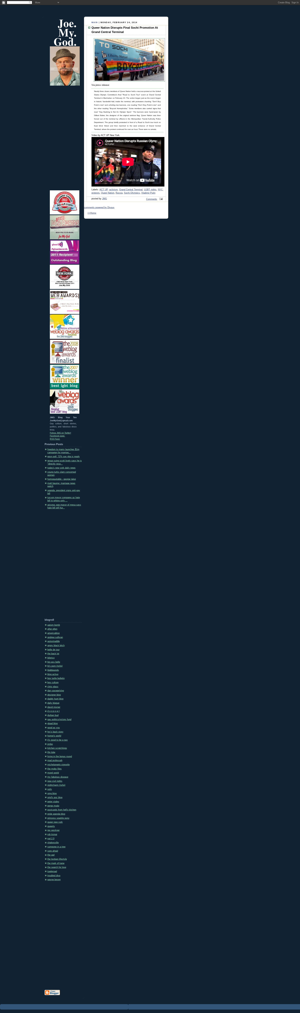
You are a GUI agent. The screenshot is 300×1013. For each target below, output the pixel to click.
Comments (151, 199)
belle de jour (53, 649)
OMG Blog (52, 793)
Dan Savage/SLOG (55, 690)
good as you (53, 727)
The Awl (51, 855)
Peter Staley (53, 801)
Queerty (51, 826)
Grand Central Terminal (131, 189)
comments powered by (99, 207)
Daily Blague (53, 703)
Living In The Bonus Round (59, 756)
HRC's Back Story (55, 732)
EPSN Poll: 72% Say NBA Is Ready (63, 456)
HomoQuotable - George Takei (61, 479)
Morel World (53, 773)
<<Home (92, 213)
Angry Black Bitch (56, 645)
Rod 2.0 (50, 838)
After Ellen (52, 629)
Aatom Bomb (53, 625)
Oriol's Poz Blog (54, 797)
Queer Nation (107, 193)
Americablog (53, 633)
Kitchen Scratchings (57, 748)
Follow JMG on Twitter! (60, 433)
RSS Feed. (55, 439)
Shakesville (53, 842)
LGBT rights (150, 189)
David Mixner (53, 707)
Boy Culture (53, 682)
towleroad (52, 871)
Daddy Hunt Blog (55, 699)
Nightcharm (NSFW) (56, 785)
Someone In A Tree (56, 847)
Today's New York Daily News (61, 468)
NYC (160, 189)
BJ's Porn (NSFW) (54, 666)
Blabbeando (53, 670)
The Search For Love (56, 867)
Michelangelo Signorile (58, 764)
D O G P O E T (53, 711)
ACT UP (103, 189)
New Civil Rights (54, 781)
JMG (104, 198)
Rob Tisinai (52, 834)
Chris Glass (52, 686)
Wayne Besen (54, 879)
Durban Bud (53, 715)
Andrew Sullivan (55, 637)
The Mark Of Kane (55, 863)
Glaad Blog (52, 723)
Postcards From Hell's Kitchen (61, 810)
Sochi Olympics (132, 193)
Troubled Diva (53, 875)
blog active (52, 674)
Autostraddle (53, 641)
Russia (119, 193)
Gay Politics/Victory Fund (59, 719)
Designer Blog (54, 695)
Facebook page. (57, 436)
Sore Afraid (52, 851)
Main (94, 22)
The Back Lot (53, 653)
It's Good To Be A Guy (57, 740)
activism (113, 189)
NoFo (49, 789)
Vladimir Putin (148, 193)
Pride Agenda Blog (56, 814)
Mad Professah (54, 760)
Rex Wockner (53, 830)
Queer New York (55, 822)
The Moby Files (54, 769)
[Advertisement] (58, 565)
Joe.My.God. (65, 32)
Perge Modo (53, 806)
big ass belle (53, 662)
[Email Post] (160, 199)
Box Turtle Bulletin (56, 678)
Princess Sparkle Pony (58, 818)
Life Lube (51, 752)
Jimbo (50, 744)
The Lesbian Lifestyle (57, 859)
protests (95, 193)
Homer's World (54, 736)
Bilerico (51, 658)
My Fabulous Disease (57, 777)
